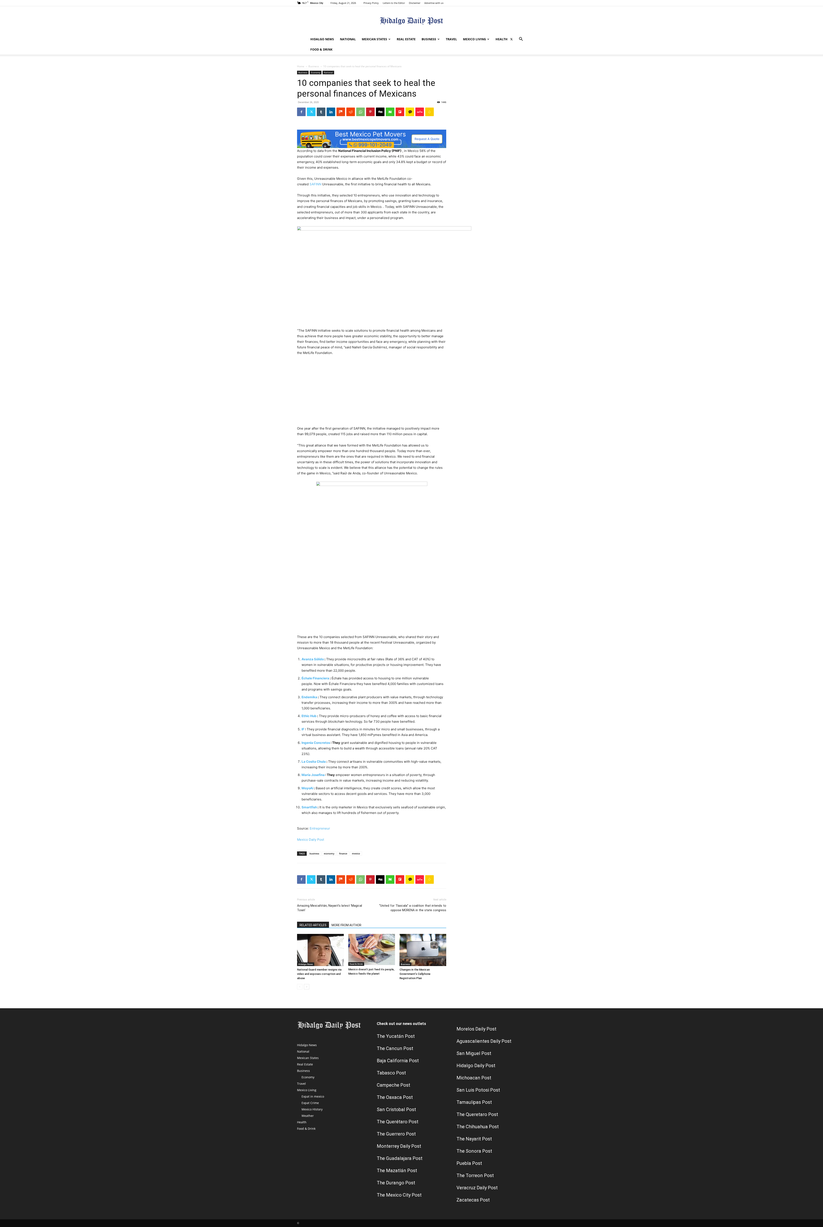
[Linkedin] (331, 112)
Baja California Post (398, 1060)
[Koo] (429, 112)
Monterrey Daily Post (399, 1146)
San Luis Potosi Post (478, 1090)
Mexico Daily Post (310, 839)
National (348, 39)
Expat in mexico (313, 1096)
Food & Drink (321, 49)
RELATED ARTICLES (313, 925)
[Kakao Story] (409, 112)
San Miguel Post (474, 1053)
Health (502, 39)
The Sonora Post (474, 1151)
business (314, 853)
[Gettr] (419, 112)
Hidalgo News (322, 39)
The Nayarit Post (474, 1139)
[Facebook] (301, 112)
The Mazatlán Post (397, 1170)
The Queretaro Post (477, 1114)
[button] (521, 39)
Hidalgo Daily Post (476, 1065)
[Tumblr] (321, 112)
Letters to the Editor (394, 2)
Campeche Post (393, 1085)
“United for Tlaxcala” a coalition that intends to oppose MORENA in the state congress (412, 908)
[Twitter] (511, 39)
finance (343, 853)
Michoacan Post (474, 1077)
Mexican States (374, 39)
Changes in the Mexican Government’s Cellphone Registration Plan (414, 974)
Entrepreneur (320, 828)
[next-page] (306, 986)
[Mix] (340, 112)
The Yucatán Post (396, 1036)
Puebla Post (469, 1163)
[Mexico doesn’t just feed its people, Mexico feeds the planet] (371, 950)
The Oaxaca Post (395, 1097)
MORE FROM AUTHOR (346, 925)
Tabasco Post (391, 1073)
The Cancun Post (395, 1048)
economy (329, 853)
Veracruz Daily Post (477, 1187)
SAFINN (315, 184)
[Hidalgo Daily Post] (411, 20)
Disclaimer (414, 2)
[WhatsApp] (360, 112)
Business (429, 39)
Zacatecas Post (473, 1200)
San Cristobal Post (396, 1109)
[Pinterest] (370, 112)
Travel (451, 39)
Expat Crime (310, 1103)
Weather (308, 1116)
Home (300, 66)
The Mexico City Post (399, 1195)
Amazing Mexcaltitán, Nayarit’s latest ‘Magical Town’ (329, 908)
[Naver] (390, 112)
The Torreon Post (475, 1175)
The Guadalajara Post (399, 1158)
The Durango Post (396, 1182)
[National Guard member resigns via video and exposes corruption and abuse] (320, 950)
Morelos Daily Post (476, 1029)
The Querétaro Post (397, 1121)
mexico (356, 853)
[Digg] (380, 112)
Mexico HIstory (312, 1109)
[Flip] (400, 112)
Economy (315, 72)
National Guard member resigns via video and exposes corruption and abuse (319, 974)
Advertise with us (433, 2)
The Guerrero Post (396, 1134)
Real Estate (406, 39)
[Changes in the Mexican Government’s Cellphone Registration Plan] (422, 950)
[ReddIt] (350, 112)
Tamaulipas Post (474, 1102)
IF (303, 729)
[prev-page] (299, 986)
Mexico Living (474, 39)
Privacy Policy (371, 2)
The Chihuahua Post (478, 1126)
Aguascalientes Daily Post (484, 1041)
